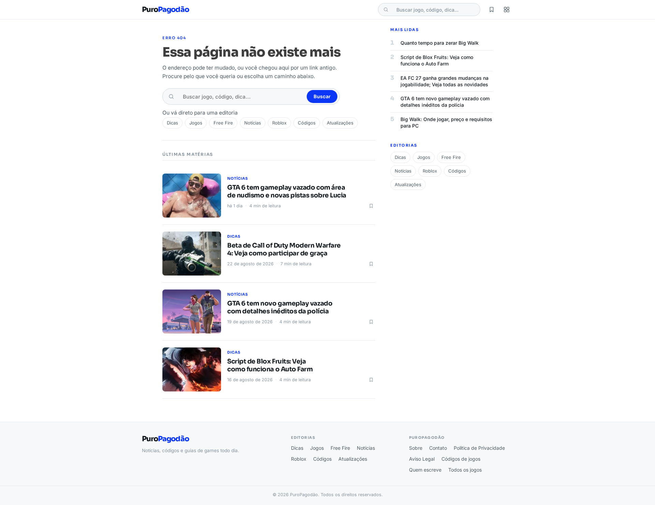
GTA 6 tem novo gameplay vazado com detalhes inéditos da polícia (279, 307)
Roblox (279, 122)
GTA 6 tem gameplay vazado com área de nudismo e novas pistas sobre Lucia (286, 191)
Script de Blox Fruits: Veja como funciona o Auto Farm (269, 365)
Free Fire (223, 122)
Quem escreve (425, 470)
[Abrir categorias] (506, 9)
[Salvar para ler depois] (371, 206)
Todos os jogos (465, 470)
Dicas (172, 122)
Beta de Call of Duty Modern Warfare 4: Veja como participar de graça (284, 249)
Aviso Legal (422, 459)
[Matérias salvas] (491, 9)
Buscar (322, 96)
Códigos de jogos (460, 459)
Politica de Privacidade (479, 448)
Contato (438, 448)
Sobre (415, 448)
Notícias (252, 122)
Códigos (307, 122)
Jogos (195, 122)
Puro (165, 9)
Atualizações (340, 122)
